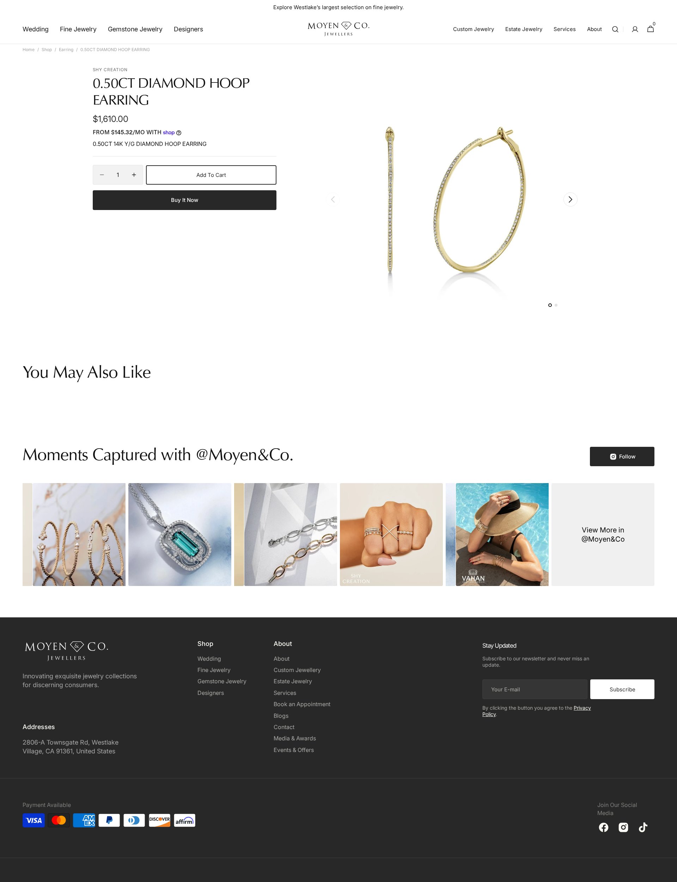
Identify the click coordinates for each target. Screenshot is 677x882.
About (281, 658)
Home (29, 49)
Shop (47, 49)
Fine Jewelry (214, 669)
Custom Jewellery (297, 669)
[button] (615, 29)
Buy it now (184, 200)
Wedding (209, 658)
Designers (210, 692)
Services (285, 692)
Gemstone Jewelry (221, 681)
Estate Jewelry (293, 681)
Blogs (281, 715)
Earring (66, 49)
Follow (627, 456)
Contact (284, 726)
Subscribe (622, 689)
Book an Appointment (302, 704)
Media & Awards (295, 738)
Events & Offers (294, 749)
